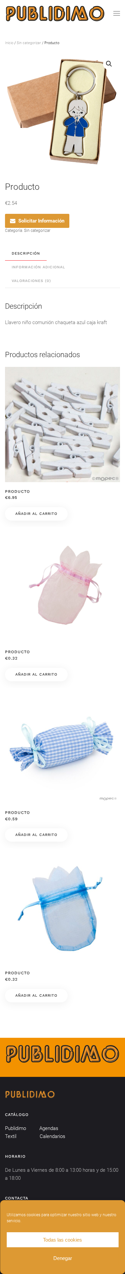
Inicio (9, 43)
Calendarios (52, 1136)
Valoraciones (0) (31, 281)
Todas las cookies (62, 1240)
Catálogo (17, 1114)
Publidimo (15, 1128)
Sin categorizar (29, 43)
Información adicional (38, 267)
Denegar (62, 1258)
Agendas (48, 1128)
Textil (10, 1136)
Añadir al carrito (36, 514)
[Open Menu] (116, 13)
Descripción (26, 253)
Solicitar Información (41, 221)
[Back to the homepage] (55, 13)
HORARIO (15, 1156)
